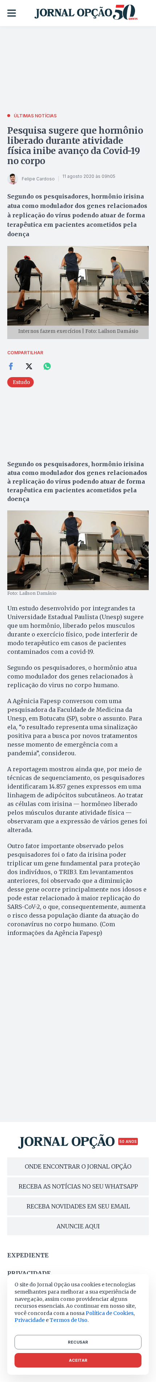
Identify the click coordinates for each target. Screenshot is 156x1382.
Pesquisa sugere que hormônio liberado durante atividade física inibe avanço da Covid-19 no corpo (75, 146)
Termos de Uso (68, 1320)
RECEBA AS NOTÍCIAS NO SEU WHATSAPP (78, 1186)
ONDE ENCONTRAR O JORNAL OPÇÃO (78, 1166)
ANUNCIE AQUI (78, 1226)
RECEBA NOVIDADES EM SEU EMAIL (78, 1206)
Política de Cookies (110, 1313)
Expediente (28, 1255)
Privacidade (29, 1273)
